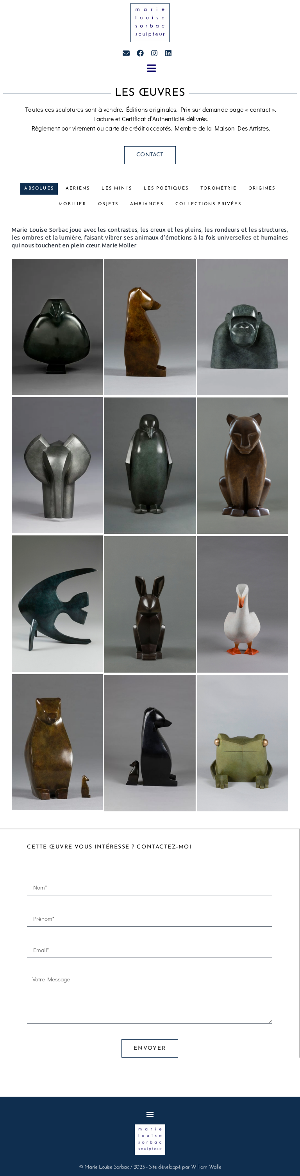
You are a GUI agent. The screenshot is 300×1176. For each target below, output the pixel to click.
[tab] (39, 189)
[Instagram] (154, 53)
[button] (151, 68)
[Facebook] (140, 53)
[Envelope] (126, 53)
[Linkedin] (168, 53)
